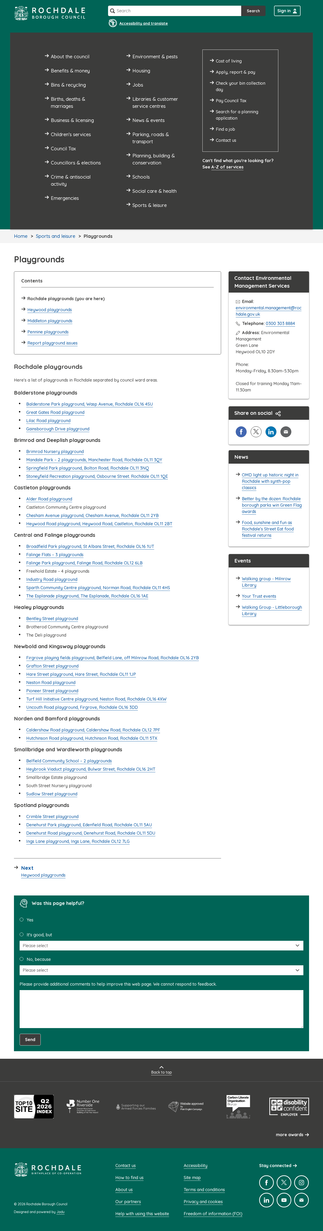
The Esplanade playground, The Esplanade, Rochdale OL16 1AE (87, 596)
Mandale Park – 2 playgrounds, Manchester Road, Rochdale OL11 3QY (94, 459)
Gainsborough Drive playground (57, 429)
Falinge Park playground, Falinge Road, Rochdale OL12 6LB (84, 563)
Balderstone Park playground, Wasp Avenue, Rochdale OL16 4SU (89, 404)
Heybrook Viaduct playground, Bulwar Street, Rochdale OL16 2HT (90, 769)
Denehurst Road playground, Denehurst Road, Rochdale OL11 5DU (90, 833)
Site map (192, 1177)
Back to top (161, 1072)
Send (30, 1039)
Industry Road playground (51, 579)
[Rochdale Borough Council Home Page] (49, 13)
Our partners (128, 1201)
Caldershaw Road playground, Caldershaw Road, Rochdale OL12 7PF (93, 730)
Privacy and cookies (203, 1201)
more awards (289, 1134)
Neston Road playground (50, 682)
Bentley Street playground (52, 618)
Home (20, 236)
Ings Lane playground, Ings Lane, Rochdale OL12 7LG (78, 841)
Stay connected (275, 1165)
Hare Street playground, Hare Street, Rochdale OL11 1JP (81, 674)
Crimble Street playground (52, 816)
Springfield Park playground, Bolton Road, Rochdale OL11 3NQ (87, 468)
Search (253, 10)
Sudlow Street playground (51, 794)
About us (124, 1189)
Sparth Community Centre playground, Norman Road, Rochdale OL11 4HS (98, 587)
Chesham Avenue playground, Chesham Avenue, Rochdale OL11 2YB (92, 515)
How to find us (129, 1177)
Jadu (61, 1212)
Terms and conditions (204, 1189)
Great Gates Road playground (55, 412)
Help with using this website (142, 1213)
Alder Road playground (49, 499)
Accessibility (195, 1165)
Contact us (125, 1165)
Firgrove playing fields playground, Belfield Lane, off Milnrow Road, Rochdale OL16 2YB (112, 657)
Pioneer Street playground (52, 690)
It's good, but (39, 934)
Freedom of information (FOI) (213, 1213)
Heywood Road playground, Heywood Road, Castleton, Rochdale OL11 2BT (99, 523)
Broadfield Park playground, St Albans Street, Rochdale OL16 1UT (90, 546)
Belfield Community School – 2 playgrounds (69, 761)
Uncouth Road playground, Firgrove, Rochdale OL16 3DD (82, 707)
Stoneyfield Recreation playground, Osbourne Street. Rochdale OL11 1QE (97, 476)
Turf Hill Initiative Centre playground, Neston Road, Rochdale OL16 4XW (96, 699)
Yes (30, 920)
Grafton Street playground (52, 666)
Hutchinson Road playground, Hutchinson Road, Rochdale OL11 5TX (91, 738)
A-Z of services (227, 167)
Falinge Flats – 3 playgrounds (54, 554)
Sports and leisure (55, 236)
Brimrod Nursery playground (55, 451)
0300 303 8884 (280, 323)
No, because (39, 959)
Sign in (284, 10)
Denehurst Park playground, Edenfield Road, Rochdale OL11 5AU (89, 825)
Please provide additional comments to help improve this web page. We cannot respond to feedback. (118, 984)
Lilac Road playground (48, 420)
